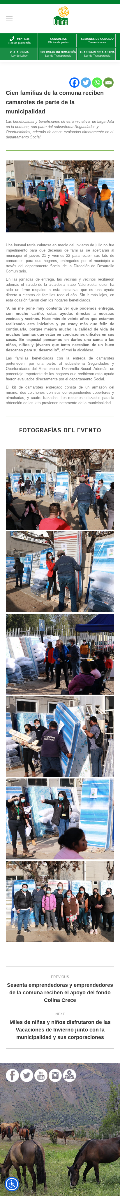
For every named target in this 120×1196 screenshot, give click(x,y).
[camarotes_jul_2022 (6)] (60, 489)
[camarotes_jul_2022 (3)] (60, 818)
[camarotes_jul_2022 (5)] (60, 654)
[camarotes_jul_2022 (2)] (60, 736)
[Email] (108, 82)
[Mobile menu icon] (9, 18)
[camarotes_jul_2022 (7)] (60, 571)
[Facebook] (74, 82)
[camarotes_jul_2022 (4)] (60, 901)
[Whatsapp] (97, 82)
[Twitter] (86, 82)
